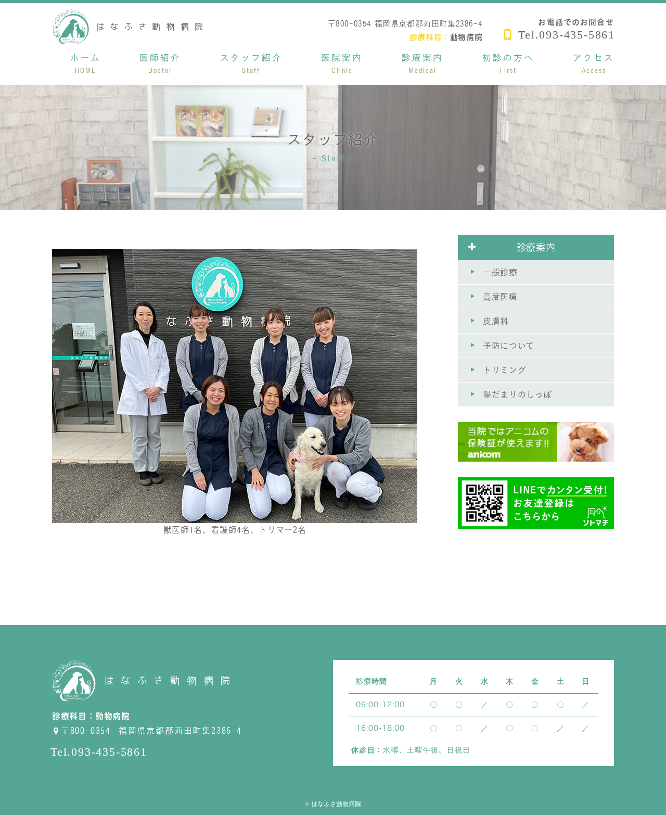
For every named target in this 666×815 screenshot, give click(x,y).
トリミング (504, 370)
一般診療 (500, 272)
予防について (508, 345)
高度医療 (500, 296)
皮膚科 (496, 321)
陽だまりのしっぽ (517, 394)
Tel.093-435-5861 (566, 34)
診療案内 (536, 247)
